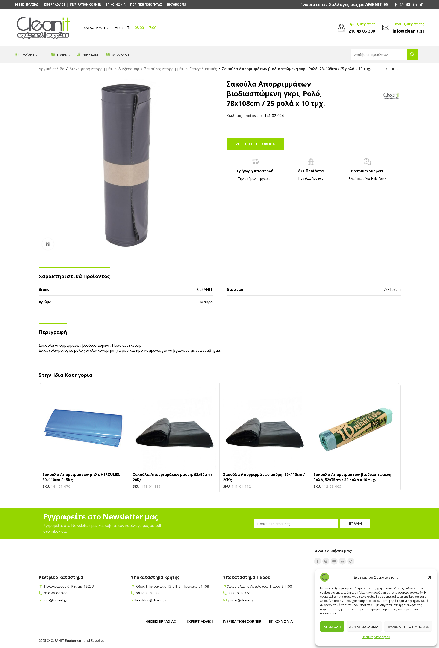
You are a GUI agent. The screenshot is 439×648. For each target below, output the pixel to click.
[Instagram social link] (401, 4)
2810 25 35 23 (147, 593)
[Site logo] (43, 27)
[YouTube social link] (408, 4)
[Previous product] (386, 69)
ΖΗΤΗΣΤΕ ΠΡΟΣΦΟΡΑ (255, 144)
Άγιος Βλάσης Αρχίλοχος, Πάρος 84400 (259, 586)
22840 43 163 (239, 593)
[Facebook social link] (395, 4)
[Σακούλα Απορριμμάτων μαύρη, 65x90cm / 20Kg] (174, 428)
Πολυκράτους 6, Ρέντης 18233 (69, 586)
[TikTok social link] (421, 4)
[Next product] (398, 69)
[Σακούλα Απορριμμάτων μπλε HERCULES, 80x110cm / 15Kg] (84, 428)
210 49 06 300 (55, 593)
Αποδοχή (332, 626)
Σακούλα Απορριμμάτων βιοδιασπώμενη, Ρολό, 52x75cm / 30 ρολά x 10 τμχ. (352, 477)
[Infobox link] (344, 4)
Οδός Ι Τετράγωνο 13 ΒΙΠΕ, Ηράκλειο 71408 (172, 586)
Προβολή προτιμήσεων (408, 626)
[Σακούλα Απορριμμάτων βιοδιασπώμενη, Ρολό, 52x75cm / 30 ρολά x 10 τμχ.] (355, 428)
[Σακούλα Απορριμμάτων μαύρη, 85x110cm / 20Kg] (264, 428)
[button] (429, 577)
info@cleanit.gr (55, 600)
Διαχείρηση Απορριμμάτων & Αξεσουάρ (104, 68)
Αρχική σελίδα (51, 68)
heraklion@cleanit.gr (151, 600)
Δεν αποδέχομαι (364, 626)
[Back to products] (392, 69)
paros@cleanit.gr (241, 600)
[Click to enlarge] (48, 244)
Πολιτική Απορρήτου (376, 637)
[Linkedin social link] (415, 4)
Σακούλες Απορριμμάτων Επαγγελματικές (180, 68)
